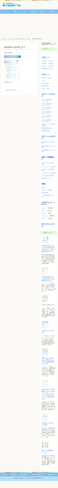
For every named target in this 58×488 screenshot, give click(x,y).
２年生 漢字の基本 (47, 103)
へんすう (44, 213)
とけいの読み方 (45, 83)
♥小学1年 (44, 61)
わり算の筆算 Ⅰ (46, 85)
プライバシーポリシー (37, 474)
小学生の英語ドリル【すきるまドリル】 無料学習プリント (49, 278)
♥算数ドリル (45, 74)
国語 (24, 11)
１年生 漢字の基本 (47, 99)
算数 (15, 11)
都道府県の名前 (46, 130)
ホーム (5, 11)
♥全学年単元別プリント (48, 68)
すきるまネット (52, 474)
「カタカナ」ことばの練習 (48, 173)
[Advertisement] (29, 26)
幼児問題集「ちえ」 (47, 178)
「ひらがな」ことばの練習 (48, 166)
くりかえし (44, 215)
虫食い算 (49, 78)
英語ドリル (43, 11)
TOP (16, 38)
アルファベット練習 (47, 190)
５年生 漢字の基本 (47, 115)
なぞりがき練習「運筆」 (48, 175)
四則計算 (44, 78)
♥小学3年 (44, 63)
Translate (53, 44)
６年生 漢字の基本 (47, 120)
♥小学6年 (51, 66)
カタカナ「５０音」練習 (48, 169)
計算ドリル (33, 11)
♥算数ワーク (45, 57)
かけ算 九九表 (45, 88)
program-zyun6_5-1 (11, 90)
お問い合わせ (23, 474)
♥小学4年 (51, 63)
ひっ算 (43, 80)
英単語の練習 (45, 192)
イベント (44, 218)
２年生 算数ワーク (48, 304)
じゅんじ (44, 208)
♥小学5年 (44, 66)
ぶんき (43, 210)
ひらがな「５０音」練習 (48, 162)
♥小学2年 (51, 61)
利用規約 (52, 11)
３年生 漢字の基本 (47, 107)
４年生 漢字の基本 (47, 111)
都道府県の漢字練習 (47, 128)
